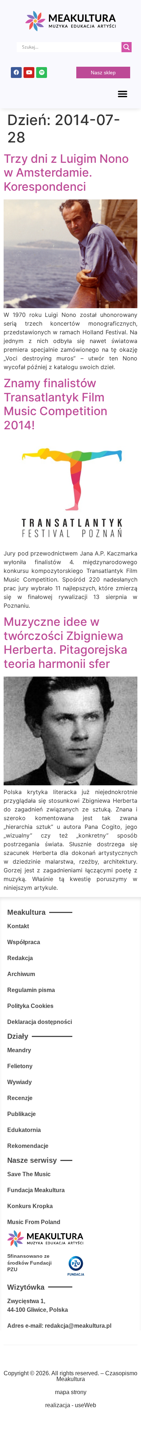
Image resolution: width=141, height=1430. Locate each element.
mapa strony (70, 1392)
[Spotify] (41, 72)
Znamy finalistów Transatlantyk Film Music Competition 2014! (55, 404)
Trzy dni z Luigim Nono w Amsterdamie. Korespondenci (66, 173)
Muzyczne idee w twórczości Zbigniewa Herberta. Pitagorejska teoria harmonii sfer (65, 642)
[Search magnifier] (126, 47)
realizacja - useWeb (70, 1405)
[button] (122, 93)
